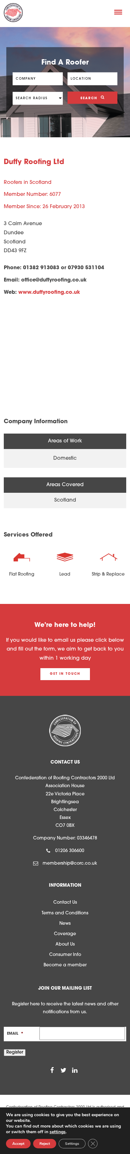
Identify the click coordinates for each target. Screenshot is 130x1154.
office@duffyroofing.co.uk (53, 280)
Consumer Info (65, 954)
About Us (65, 944)
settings (58, 1132)
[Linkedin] (75, 1070)
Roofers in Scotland (27, 182)
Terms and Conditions (65, 913)
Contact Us (65, 902)
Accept (18, 1143)
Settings (72, 1143)
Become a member (65, 965)
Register (14, 1052)
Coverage (65, 934)
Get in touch (65, 674)
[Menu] (118, 12)
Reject (44, 1143)
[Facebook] (52, 1070)
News (65, 923)
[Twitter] (63, 1070)
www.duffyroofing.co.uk (49, 292)
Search (89, 98)
